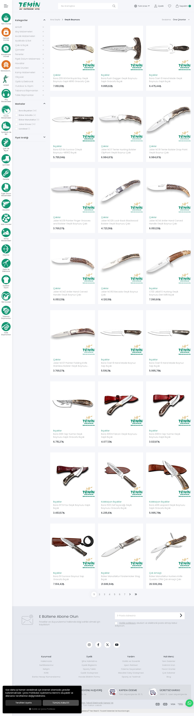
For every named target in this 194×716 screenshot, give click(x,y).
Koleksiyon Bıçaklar (111, 502)
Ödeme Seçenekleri (131, 669)
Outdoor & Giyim (24, 86)
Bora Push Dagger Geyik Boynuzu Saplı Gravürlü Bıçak (119, 79)
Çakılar (57, 75)
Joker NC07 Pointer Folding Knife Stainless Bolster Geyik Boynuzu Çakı (70, 364)
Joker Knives (26, 124)
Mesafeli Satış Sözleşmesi (131, 673)
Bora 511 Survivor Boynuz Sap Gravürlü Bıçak (68, 577)
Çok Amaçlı (155, 573)
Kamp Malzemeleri (25, 72)
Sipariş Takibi (89, 669)
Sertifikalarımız (46, 665)
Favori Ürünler (169, 669)
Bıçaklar (105, 75)
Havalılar (19, 63)
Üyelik (89, 657)
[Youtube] (117, 645)
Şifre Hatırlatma (89, 661)
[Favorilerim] (169, 6)
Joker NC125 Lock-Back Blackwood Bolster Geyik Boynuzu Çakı (119, 222)
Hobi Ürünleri (21, 68)
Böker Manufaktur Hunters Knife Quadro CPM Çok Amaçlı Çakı (165, 577)
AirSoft (18, 27)
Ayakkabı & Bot (23, 41)
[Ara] (114, 6)
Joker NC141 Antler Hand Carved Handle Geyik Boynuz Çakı (166, 222)
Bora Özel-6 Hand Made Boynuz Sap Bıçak (166, 364)
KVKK (46, 673)
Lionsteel (24, 129)
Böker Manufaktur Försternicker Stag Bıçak (120, 577)
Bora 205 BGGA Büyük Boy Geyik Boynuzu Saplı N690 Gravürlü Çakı (71, 79)
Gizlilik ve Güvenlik (131, 661)
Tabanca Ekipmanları (26, 91)
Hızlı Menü (169, 657)
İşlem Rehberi (131, 665)
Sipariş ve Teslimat (131, 677)
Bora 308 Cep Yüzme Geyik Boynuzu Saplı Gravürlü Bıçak (68, 435)
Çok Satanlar (168, 673)
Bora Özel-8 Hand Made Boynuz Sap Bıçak (118, 364)
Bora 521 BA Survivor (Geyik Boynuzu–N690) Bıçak (67, 151)
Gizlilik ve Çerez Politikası (43, 709)
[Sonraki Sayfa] (129, 594)
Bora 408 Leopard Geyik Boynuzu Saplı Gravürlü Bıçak (167, 506)
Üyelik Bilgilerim (89, 665)
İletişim (46, 669)
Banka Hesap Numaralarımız (46, 677)
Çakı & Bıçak (21, 45)
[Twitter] (107, 645)
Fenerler (19, 54)
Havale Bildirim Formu (89, 677)
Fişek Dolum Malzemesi (27, 59)
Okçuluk (19, 77)
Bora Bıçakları (27, 111)
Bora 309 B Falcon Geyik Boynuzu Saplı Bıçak (119, 435)
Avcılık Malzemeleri (25, 36)
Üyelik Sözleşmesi (89, 673)
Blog (169, 677)
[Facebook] (98, 645)
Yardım (131, 657)
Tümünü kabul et (60, 703)
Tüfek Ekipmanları (24, 95)
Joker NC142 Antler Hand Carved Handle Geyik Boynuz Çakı (70, 293)
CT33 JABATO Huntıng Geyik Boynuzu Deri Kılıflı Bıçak (163, 293)
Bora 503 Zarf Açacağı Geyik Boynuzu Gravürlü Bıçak (116, 506)
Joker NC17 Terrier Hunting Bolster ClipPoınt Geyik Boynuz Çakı (118, 151)
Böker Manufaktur (28, 120)
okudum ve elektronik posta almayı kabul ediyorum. (146, 624)
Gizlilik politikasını (127, 623)
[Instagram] (89, 645)
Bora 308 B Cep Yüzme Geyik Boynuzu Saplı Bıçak (164, 435)
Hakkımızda (46, 661)
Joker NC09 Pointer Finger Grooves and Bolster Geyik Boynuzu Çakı (71, 222)
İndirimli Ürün (168, 665)
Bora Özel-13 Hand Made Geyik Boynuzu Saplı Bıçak (165, 79)
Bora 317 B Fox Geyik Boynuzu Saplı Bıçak (71, 506)
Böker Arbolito (27, 115)
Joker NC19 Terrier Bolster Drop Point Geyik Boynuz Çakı (168, 151)
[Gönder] (181, 615)
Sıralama (166, 20)
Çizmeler (20, 50)
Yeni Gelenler (168, 661)
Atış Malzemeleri (23, 32)
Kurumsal (46, 657)
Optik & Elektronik (24, 81)
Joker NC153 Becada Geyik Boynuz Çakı (119, 293)
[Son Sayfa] (136, 594)
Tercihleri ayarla (23, 703)
